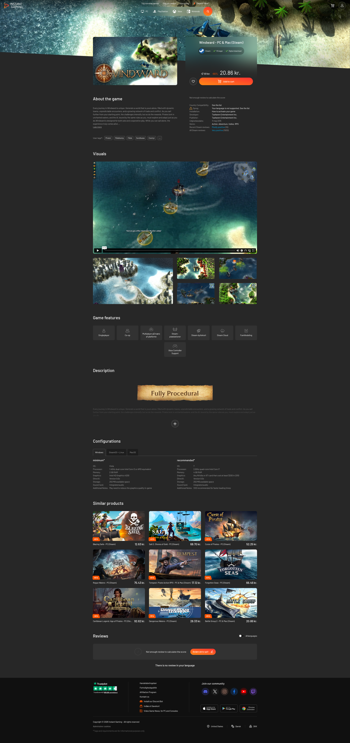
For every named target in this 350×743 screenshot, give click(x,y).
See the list (217, 105)
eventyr (152, 138)
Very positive (218, 130)
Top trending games (150, 3)
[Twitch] (253, 691)
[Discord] (205, 691)
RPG (237, 124)
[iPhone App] (209, 708)
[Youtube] (243, 691)
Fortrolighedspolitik (148, 687)
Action (215, 124)
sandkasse (140, 138)
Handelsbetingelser (148, 683)
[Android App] (229, 708)
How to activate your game (223, 111)
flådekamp (119, 138)
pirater (108, 138)
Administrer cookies (102, 726)
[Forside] (13, 5)
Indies (231, 124)
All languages (251, 636)
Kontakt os (144, 696)
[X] (215, 691)
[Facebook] (234, 691)
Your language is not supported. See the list (231, 108)
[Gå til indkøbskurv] (332, 5)
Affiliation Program (148, 692)
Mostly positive (218, 127)
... (160, 138)
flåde (130, 138)
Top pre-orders (169, 3)
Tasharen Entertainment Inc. (224, 114)
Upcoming (184, 3)
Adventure (223, 124)
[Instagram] (224, 691)
